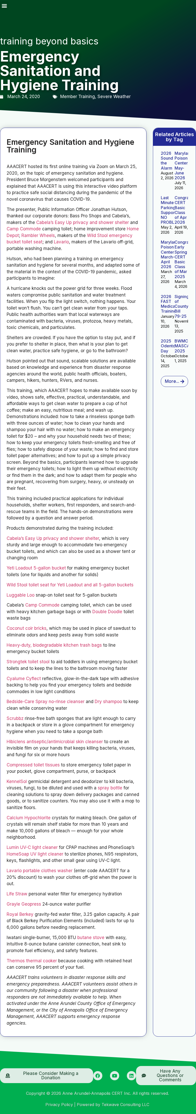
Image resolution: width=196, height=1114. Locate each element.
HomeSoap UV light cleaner (35, 854)
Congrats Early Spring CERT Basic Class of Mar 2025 (183, 259)
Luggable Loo (20, 595)
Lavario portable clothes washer (39, 870)
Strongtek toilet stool (28, 661)
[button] (4, 5)
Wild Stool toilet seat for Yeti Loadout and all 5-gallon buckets (70, 584)
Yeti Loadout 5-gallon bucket (36, 568)
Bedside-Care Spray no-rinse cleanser (45, 701)
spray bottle (110, 787)
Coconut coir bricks (26, 628)
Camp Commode (24, 228)
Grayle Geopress (24, 904)
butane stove (90, 937)
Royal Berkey (20, 914)
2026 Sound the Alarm (167, 161)
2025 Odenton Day (169, 345)
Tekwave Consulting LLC (125, 1104)
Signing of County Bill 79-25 (182, 306)
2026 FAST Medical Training (168, 304)
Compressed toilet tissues (33, 764)
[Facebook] (97, 1075)
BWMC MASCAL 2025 (183, 345)
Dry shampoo (108, 701)
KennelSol (17, 781)
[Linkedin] (131, 1075)
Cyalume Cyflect (24, 678)
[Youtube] (114, 1075)
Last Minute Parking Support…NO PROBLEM (170, 210)
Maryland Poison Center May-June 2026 (183, 165)
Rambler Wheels (38, 235)
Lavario (61, 241)
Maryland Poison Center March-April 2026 (170, 254)
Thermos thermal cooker (32, 960)
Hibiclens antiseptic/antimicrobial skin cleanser (55, 741)
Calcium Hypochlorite (29, 817)
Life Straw (17, 893)
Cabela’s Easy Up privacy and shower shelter (82, 222)
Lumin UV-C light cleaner (32, 847)
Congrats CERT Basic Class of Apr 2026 (183, 210)
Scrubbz (15, 718)
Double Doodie (107, 611)
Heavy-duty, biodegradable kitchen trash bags (54, 645)
